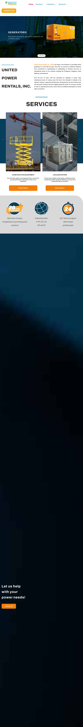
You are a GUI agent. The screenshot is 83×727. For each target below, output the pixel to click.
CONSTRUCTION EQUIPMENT (23, 175)
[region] (41, 37)
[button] (40, 55)
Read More (23, 188)
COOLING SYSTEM (60, 175)
